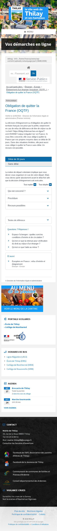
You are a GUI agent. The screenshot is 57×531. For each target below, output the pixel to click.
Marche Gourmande (21, 399)
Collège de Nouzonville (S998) (20, 369)
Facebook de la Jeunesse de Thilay (28, 462)
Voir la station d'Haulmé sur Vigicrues (19, 499)
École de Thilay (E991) (16, 361)
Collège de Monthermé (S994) (20, 365)
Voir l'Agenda (10, 408)
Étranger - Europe (33, 87)
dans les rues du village (22, 393)
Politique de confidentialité (18, 524)
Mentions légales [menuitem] (35, 511)
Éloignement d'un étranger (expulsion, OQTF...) (26, 89)
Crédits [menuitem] (42, 514)
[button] (28, 191)
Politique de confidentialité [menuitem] (24, 514)
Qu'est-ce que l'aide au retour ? (25, 247)
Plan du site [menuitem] (19, 511)
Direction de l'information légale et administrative (24, 281)
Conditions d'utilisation (40, 524)
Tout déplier (44, 184)
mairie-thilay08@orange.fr (19, 440)
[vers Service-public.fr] (33, 80)
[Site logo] (28, 23)
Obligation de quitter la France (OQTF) (22, 92)
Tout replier (29, 184)
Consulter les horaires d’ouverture (18, 443)
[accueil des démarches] (28, 67)
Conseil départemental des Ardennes (29, 481)
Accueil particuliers (14, 87)
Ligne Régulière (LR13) (17, 357)
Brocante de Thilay (21, 388)
